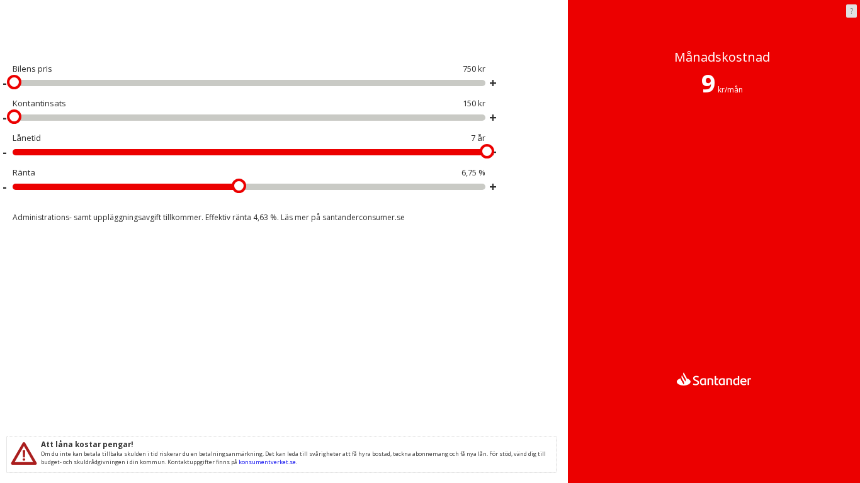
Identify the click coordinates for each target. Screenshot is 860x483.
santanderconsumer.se (363, 217)
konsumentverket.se (267, 462)
